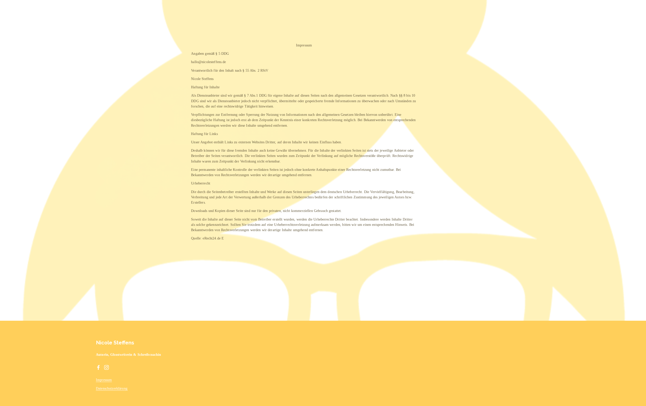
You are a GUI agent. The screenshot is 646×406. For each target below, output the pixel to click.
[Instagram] (106, 367)
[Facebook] (98, 367)
